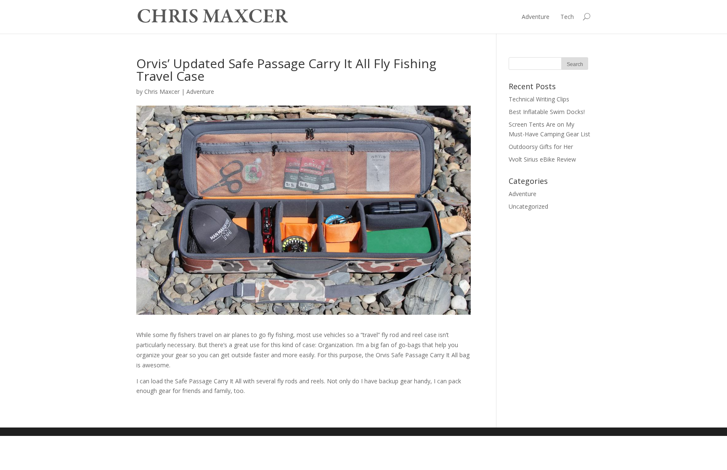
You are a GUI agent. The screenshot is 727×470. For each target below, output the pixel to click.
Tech (567, 17)
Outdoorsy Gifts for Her (541, 147)
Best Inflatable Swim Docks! (547, 112)
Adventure (535, 17)
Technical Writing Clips (539, 99)
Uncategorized (528, 206)
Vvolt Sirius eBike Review (542, 159)
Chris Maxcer (162, 92)
